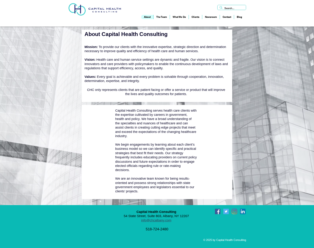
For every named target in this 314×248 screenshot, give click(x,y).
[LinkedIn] (242, 211)
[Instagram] (234, 211)
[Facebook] (217, 211)
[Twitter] (226, 211)
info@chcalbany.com (156, 220)
